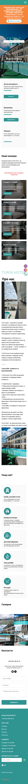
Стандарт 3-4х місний (10, 717)
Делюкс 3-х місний (9, 739)
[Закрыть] (26, 6)
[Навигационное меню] (25, 2)
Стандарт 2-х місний (10, 676)
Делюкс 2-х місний (9, 697)
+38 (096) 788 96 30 (14, 12)
